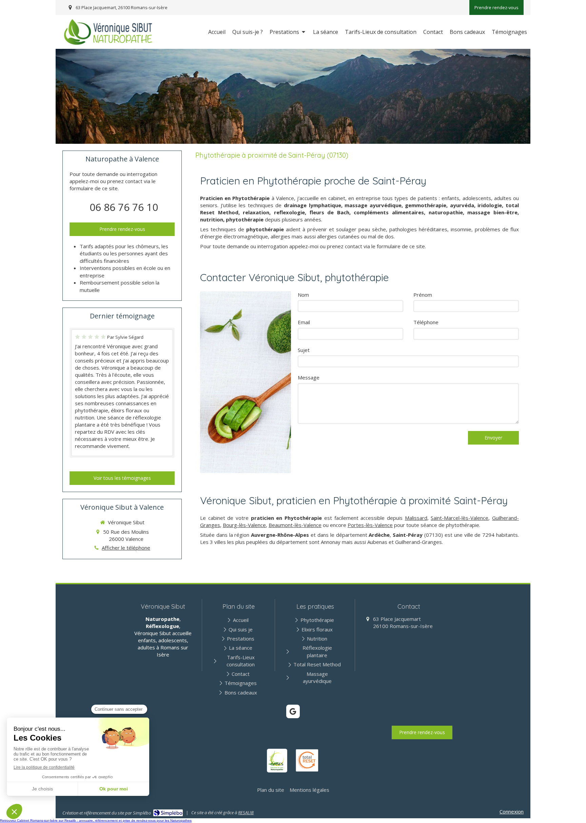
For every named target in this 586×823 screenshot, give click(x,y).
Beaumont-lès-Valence (295, 525)
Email (304, 322)
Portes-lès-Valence (370, 525)
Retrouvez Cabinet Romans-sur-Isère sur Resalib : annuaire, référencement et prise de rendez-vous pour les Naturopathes (96, 820)
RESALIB (246, 812)
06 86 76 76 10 (124, 207)
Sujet (304, 350)
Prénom (422, 294)
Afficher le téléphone (126, 547)
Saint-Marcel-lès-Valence (459, 517)
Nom (303, 294)
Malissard (416, 517)
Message (308, 377)
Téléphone (425, 322)
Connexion (512, 811)
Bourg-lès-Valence (244, 525)
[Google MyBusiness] (293, 711)
